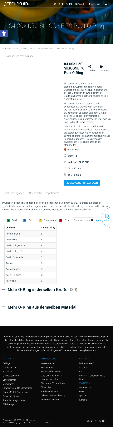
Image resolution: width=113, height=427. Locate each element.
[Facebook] (63, 4)
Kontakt (83, 399)
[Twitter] (66, 4)
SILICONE (34, 48)
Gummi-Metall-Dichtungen (15, 391)
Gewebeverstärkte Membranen (17, 387)
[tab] (14, 193)
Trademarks (47, 422)
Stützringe (7, 371)
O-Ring (25, 48)
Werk (81, 391)
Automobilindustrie (50, 399)
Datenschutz (32, 422)
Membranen (8, 383)
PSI (80, 371)
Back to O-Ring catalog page (18, 55)
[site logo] (16, 4)
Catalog (16, 48)
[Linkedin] (59, 4)
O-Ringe (6, 363)
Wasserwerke (47, 363)
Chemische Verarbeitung (53, 383)
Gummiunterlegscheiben (14, 400)
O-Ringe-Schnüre (11, 375)
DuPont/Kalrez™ (86, 363)
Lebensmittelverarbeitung (53, 395)
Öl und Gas (46, 387)
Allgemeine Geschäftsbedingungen (19, 421)
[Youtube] (55, 4)
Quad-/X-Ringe (9, 367)
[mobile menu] (106, 3)
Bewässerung (47, 367)
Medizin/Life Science (51, 371)
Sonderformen (9, 379)
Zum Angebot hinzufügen (82, 182)
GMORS (83, 367)
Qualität (83, 395)
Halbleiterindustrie (49, 391)
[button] (106, 217)
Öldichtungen (9, 404)
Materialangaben (14, 193)
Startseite (6, 48)
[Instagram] (70, 4)
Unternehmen (85, 387)
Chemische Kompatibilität (44, 193)
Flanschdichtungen (12, 396)
